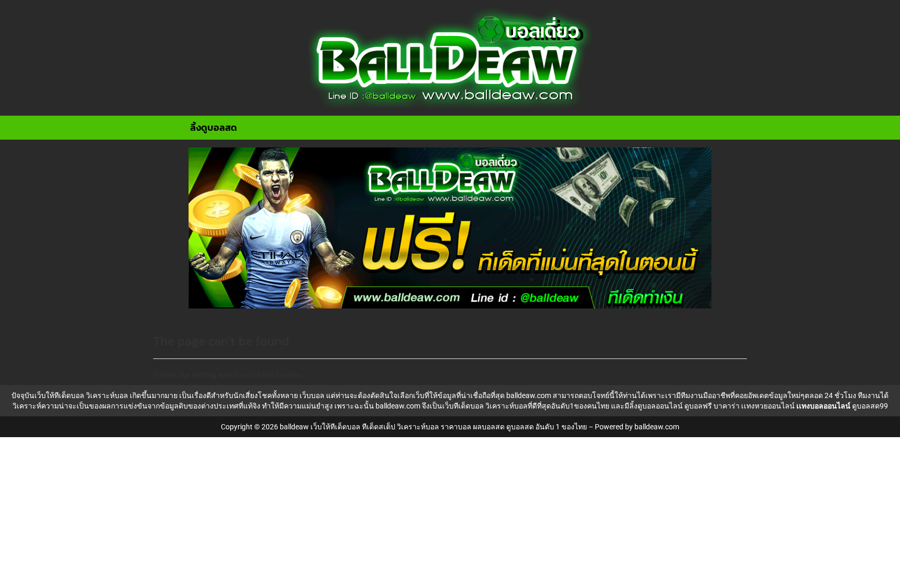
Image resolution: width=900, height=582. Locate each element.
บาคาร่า (727, 406)
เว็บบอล (311, 395)
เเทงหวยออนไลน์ (768, 406)
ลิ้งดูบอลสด (213, 127)
